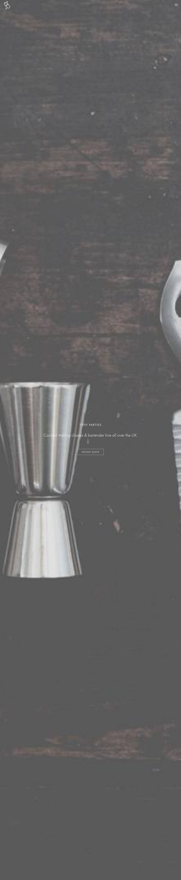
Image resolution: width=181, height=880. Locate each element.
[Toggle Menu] (176, 5)
